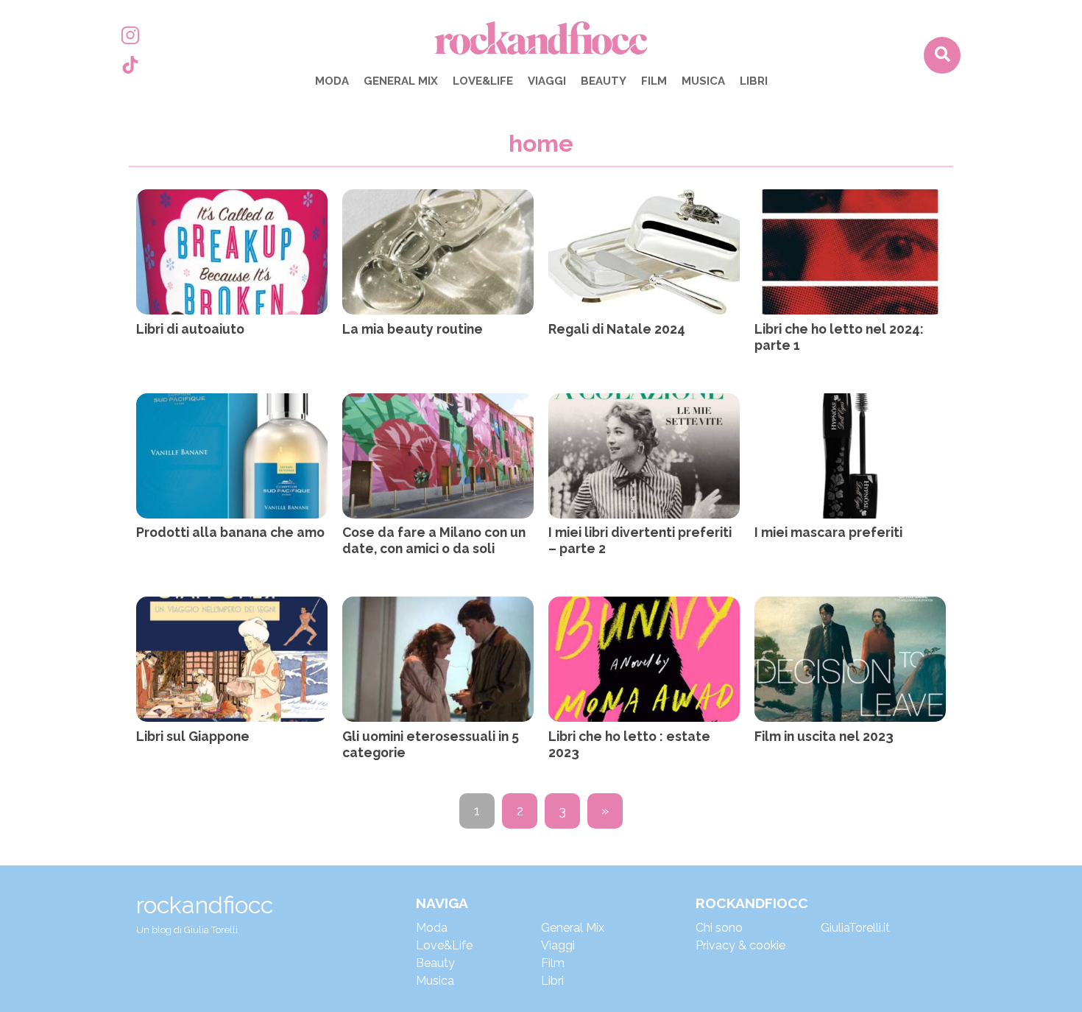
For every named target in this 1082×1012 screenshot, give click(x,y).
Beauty (603, 81)
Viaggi (547, 81)
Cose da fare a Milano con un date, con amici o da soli (434, 540)
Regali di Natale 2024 (616, 329)
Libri (754, 81)
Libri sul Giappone (193, 736)
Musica (703, 81)
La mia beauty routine (412, 329)
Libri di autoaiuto (190, 329)
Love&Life (483, 81)
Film (654, 81)
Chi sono (719, 928)
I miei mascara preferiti (828, 532)
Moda (332, 81)
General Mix (401, 81)
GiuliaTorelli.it (855, 928)
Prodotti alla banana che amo (230, 532)
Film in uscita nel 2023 (824, 736)
